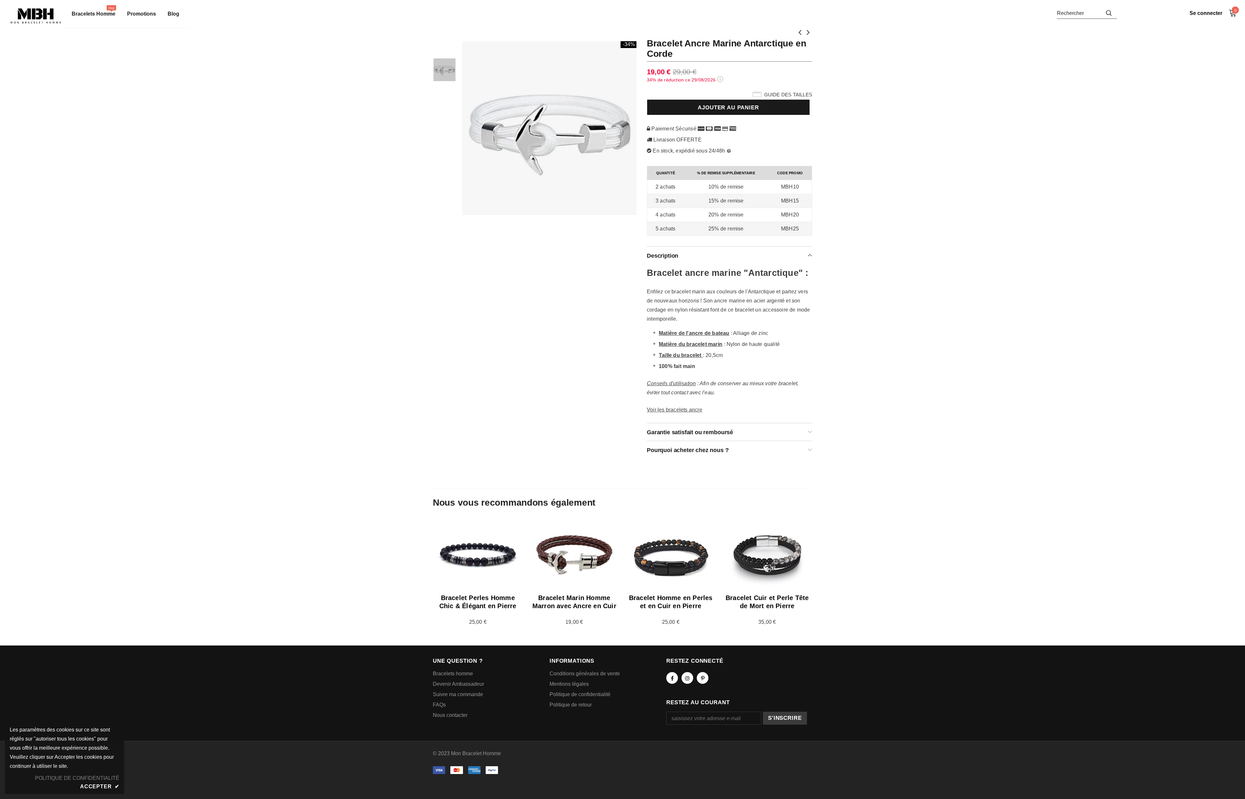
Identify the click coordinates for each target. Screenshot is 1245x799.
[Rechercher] (1109, 12)
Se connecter (1206, 13)
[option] (549, 128)
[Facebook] (672, 678)
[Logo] (36, 16)
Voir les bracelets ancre (674, 409)
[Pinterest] (702, 678)
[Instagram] (687, 678)
